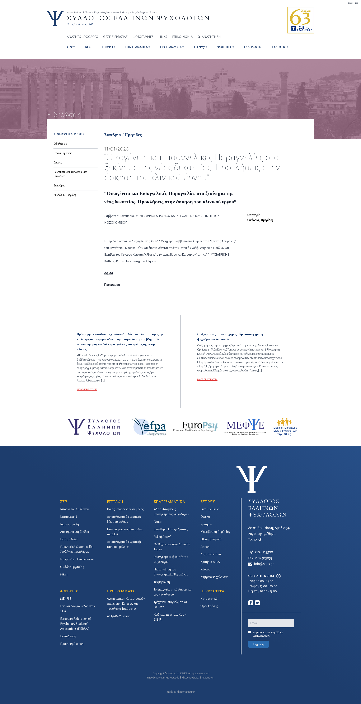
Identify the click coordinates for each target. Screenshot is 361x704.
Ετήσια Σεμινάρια (62, 153)
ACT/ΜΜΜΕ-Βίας (118, 616)
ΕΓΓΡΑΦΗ (106, 47)
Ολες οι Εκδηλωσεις (70, 134)
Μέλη (63, 574)
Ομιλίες (57, 162)
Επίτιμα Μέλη (69, 539)
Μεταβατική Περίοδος (215, 531)
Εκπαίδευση (68, 636)
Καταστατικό (68, 516)
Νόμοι (158, 521)
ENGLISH (353, 3)
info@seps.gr (264, 564)
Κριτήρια (206, 524)
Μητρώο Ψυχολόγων (214, 577)
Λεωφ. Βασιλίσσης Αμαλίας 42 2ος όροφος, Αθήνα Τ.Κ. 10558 (269, 534)
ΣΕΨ (69, 47)
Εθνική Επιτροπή (211, 539)
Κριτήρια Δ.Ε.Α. (210, 562)
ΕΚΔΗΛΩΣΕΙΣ (253, 47)
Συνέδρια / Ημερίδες (64, 195)
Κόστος (205, 569)
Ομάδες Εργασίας (72, 567)
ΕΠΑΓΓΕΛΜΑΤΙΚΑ (136, 47)
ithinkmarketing (186, 691)
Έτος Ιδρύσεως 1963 (80, 24)
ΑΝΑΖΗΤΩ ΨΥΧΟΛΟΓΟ (82, 36)
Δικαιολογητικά (211, 554)
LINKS (163, 36)
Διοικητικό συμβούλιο (74, 531)
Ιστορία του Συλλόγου (74, 509)
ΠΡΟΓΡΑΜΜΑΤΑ (171, 47)
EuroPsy (199, 47)
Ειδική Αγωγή (162, 536)
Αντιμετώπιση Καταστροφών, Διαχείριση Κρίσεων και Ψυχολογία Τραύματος (126, 603)
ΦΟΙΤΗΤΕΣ (224, 47)
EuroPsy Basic (210, 509)
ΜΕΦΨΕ (65, 598)
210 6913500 (264, 552)
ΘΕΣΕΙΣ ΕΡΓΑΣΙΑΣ (115, 36)
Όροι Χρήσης (209, 606)
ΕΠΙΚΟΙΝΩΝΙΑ (182, 36)
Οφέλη (205, 516)
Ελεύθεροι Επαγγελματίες (171, 529)
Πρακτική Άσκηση (72, 643)
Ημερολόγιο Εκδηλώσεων (77, 559)
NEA (87, 47)
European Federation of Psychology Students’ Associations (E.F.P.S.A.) (75, 623)
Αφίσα (108, 273)
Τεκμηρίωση (162, 582)
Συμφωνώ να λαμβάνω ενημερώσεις (268, 634)
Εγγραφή (258, 644)
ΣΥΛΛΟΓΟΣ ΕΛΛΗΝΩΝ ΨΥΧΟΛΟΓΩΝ (138, 18)
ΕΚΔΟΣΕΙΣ (279, 47)
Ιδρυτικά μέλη (69, 524)
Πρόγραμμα (112, 284)
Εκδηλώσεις (60, 143)
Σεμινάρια (59, 185)
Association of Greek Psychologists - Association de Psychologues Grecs (112, 12)
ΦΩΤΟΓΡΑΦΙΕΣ (143, 36)
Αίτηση (205, 546)
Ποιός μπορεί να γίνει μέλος (125, 509)
